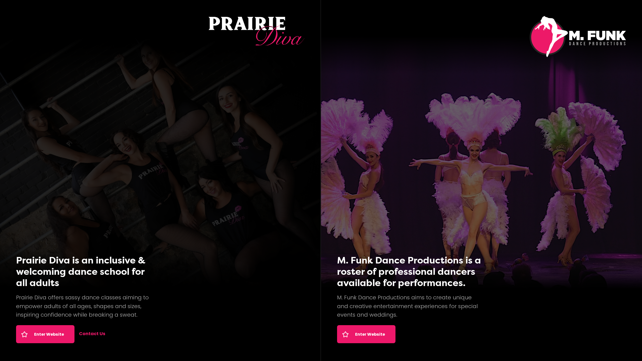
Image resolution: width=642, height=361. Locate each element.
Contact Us (92, 334)
